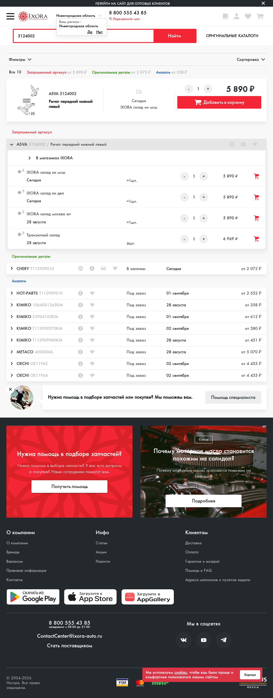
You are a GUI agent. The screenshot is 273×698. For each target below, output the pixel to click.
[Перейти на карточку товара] (27, 100)
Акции (101, 552)
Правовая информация (26, 570)
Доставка (193, 543)
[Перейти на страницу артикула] (243, 144)
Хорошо (250, 674)
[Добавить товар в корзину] (256, 176)
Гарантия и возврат (202, 561)
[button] (136, 144)
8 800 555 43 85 (128, 13)
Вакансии (14, 561)
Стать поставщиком (69, 646)
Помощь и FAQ (198, 570)
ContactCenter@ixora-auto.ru (69, 636)
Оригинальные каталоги (232, 35)
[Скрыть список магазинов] (11, 144)
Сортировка (248, 59)
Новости (103, 561)
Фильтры (17, 59)
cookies (180, 672)
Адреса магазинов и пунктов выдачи (217, 580)
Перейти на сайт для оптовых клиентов (132, 3)
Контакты (14, 580)
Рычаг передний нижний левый (71, 104)
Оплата (191, 552)
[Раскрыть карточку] (11, 268)
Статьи (101, 543)
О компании (17, 543)
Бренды (12, 552)
